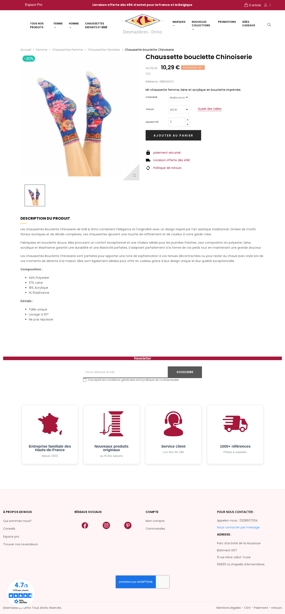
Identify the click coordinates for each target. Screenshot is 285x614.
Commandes (155, 529)
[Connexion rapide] (265, 5)
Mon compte (155, 521)
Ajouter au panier (173, 135)
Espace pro (11, 536)
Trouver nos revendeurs (20, 544)
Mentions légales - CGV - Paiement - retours (249, 608)
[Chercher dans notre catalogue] (269, 25)
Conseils (9, 529)
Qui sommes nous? (17, 521)
